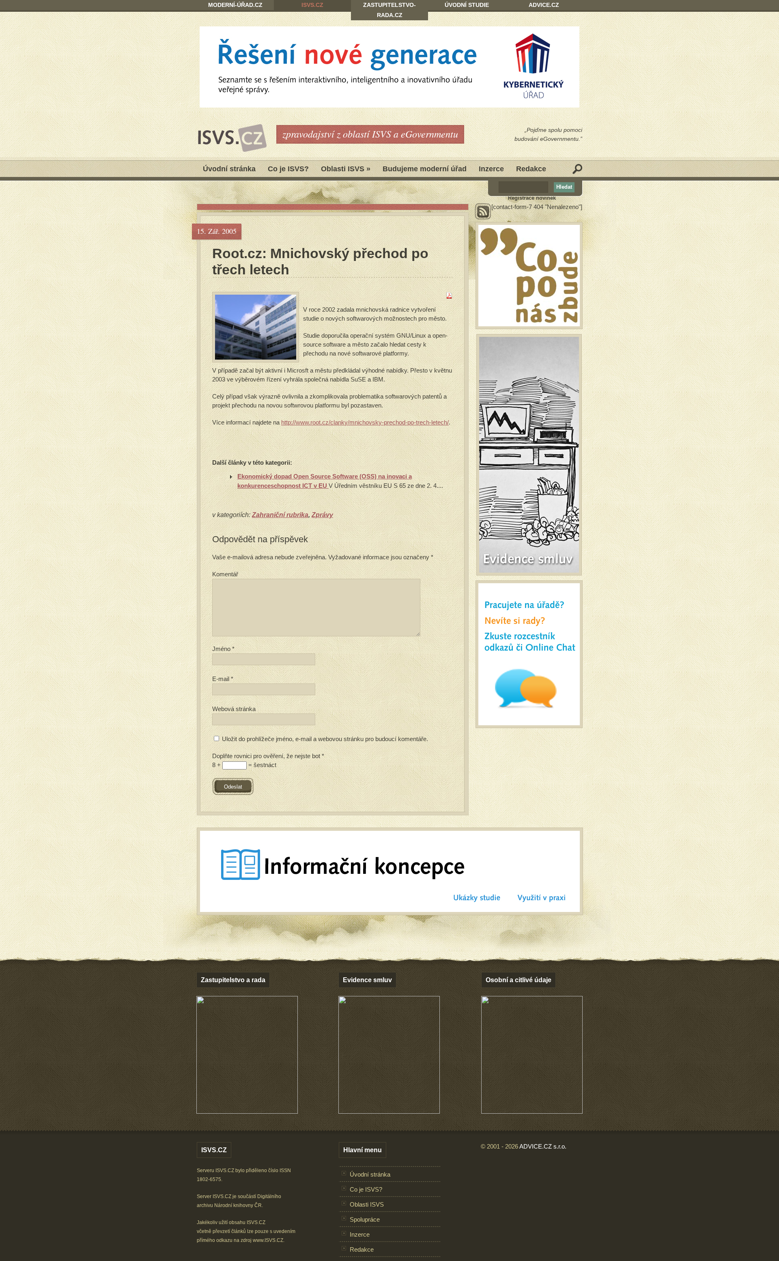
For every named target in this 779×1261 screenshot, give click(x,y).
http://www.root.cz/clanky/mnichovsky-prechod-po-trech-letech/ (365, 422)
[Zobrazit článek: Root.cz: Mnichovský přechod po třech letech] (255, 327)
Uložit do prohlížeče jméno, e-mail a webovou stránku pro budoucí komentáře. (325, 738)
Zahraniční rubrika (280, 514)
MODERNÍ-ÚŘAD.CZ (235, 5)
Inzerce (491, 169)
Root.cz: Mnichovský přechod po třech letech (320, 261)
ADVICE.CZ (544, 5)
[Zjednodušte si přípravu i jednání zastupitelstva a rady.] (247, 1112)
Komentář (225, 574)
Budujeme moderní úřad (425, 169)
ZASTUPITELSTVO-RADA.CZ (389, 10)
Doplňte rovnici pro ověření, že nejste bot (268, 755)
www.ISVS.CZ (268, 1240)
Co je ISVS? (288, 169)
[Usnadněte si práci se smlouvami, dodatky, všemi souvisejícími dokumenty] (389, 1111)
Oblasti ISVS (345, 169)
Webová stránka (234, 708)
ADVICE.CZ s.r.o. (542, 1146)
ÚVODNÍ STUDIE (467, 5)
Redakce (531, 169)
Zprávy (322, 514)
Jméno (223, 648)
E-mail (222, 678)
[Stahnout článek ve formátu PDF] (449, 296)
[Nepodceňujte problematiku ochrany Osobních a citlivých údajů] (532, 1111)
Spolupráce (365, 1219)
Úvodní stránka (229, 169)
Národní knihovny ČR (238, 1205)
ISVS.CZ (312, 5)
